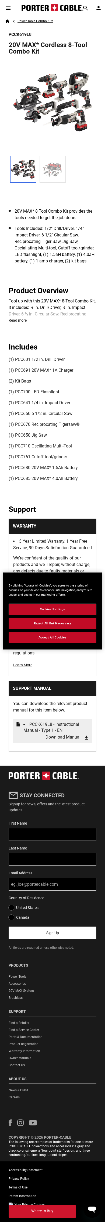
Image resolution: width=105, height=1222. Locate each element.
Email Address (20, 873)
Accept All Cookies (52, 637)
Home (7, 21)
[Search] (85, 8)
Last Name (18, 848)
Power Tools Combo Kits (35, 21)
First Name (18, 823)
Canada (22, 917)
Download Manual (63, 737)
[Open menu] (8, 8)
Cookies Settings (52, 609)
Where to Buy (42, 1211)
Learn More (22, 665)
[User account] (98, 8)
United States (27, 907)
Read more (18, 320)
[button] (10, 1122)
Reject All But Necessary (52, 623)
